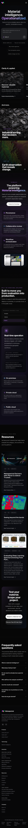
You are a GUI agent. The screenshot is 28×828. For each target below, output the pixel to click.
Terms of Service (5, 795)
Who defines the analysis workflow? (12, 679)
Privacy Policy (3, 823)
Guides (3, 784)
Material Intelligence (13, 190)
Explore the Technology (14, 204)
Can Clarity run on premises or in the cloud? (12, 690)
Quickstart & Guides (6, 799)
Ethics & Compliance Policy (8, 793)
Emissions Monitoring (6, 768)
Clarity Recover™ (5, 732)
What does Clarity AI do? (9, 668)
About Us (4, 807)
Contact (3, 809)
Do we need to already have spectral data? (12, 673)
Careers (3, 811)
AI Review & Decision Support (8, 791)
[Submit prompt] (24, 37)
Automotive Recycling (6, 754)
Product (3, 780)
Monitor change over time (14, 53)
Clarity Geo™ (4, 734)
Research (4, 778)
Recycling (4, 756)
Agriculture (4, 764)
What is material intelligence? (10, 663)
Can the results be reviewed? (10, 684)
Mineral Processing (6, 757)
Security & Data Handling (7, 789)
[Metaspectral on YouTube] (6, 724)
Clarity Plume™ (5, 737)
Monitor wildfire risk (7, 42)
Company (4, 782)
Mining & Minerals (5, 762)
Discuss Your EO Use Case (14, 622)
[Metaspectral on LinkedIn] (3, 724)
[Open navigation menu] (26, 2)
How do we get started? (9, 696)
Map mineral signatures (14, 46)
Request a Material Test (14, 616)
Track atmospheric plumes (14, 50)
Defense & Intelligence (7, 766)
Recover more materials (20, 42)
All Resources (5, 776)
